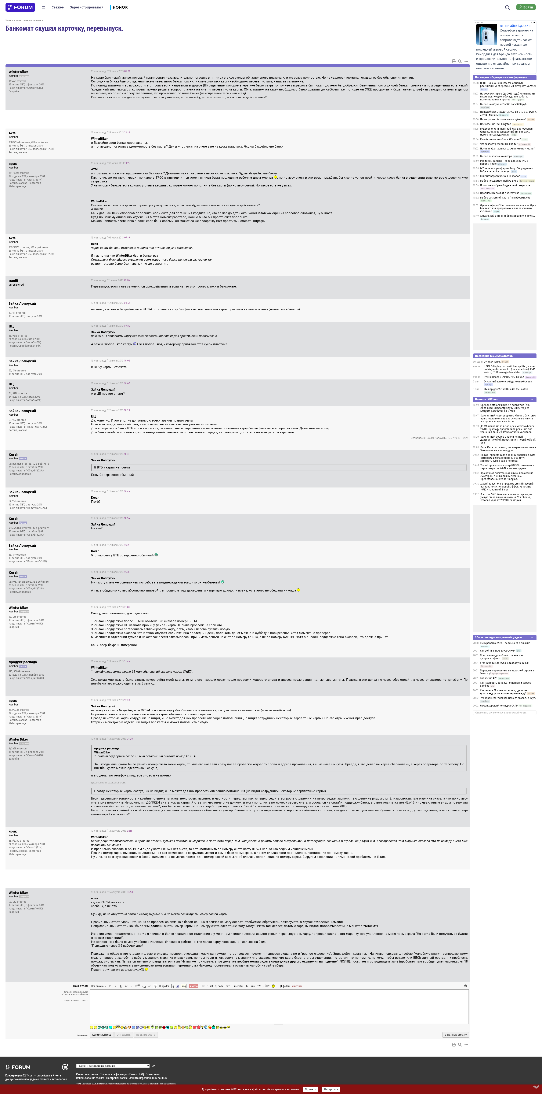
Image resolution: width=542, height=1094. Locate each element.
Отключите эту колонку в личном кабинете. (501, 712)
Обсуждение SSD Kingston (495, 124)
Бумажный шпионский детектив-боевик (508, 381)
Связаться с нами (87, 1074)
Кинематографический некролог (500, 176)
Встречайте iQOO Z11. (516, 26)
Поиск (133, 1074)
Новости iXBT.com (486, 399)
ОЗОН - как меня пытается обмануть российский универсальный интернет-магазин (508, 85)
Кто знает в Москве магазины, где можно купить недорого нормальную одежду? (504, 692)
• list (202, 986)
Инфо (450, 71)
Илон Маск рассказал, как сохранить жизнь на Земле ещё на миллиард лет (508, 449)
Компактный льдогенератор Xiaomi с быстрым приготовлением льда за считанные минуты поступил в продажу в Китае (508, 418)
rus (253, 986)
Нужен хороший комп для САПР (499, 705)
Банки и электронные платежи (24, 20)
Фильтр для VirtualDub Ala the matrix (506, 389)
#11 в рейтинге (39, 142)
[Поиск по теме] (460, 61)
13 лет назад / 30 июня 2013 (110, 163)
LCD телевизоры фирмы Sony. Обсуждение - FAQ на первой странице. (506, 170)
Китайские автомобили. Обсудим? (500, 139)
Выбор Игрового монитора (496, 156)
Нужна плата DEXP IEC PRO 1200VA (504, 376)
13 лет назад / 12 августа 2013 (112, 738)
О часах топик (492, 361)
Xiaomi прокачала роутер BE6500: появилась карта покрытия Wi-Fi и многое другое (507, 467)
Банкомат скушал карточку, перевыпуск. (64, 28)
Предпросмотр (145, 1034)
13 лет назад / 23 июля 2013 (110, 700)
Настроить (331, 1089)
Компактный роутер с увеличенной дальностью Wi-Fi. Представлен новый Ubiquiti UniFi (508, 439)
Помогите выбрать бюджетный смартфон (505, 185)
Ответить (461, 71)
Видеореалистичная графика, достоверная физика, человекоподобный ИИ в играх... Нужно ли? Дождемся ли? (506, 131)
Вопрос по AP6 (488, 678)
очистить (297, 986)
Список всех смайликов (75, 994)
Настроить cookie (116, 1078)
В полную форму (456, 1034)
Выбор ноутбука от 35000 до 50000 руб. (503, 104)
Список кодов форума (76, 992)
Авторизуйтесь (101, 1034)
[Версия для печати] (454, 61)
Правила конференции (113, 1074)
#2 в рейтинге (41, 463)
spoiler (165, 986)
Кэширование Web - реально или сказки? (505, 643)
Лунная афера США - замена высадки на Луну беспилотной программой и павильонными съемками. (508, 208)
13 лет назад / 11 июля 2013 (110, 280)
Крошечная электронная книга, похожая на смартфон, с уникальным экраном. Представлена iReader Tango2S (506, 476)
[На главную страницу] (20, 7)
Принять (310, 1089)
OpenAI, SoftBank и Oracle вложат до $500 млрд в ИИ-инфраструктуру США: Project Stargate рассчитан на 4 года (505, 408)
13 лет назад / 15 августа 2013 (112, 892)
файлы (286, 986)
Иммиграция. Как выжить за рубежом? (503, 119)
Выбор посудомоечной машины (499, 180)
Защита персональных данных (148, 1078)
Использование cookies (90, 1078)
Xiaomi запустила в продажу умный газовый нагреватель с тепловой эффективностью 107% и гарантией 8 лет (507, 486)
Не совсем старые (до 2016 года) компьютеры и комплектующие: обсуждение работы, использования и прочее (507, 96)
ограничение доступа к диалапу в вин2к (504, 662)
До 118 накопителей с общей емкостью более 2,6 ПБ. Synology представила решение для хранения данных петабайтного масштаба (507, 429)
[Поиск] (507, 7)
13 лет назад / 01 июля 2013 (110, 237)
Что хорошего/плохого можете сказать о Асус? (508, 698)
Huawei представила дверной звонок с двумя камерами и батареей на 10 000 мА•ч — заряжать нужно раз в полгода (507, 457)
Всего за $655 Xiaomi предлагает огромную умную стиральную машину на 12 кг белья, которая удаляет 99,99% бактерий (506, 497)
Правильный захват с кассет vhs (499, 193)
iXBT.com (82, 1083)
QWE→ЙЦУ (263, 986)
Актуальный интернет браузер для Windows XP (508, 215)
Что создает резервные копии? (499, 143)
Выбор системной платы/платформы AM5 (505, 197)
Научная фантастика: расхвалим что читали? (507, 148)
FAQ (141, 1074)
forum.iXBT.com (156, 1083)
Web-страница (17, 186)
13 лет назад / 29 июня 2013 (110, 71)
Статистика (153, 1074)
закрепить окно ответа (76, 1000)
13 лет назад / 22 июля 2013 (110, 607)
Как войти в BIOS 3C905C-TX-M (497, 650)
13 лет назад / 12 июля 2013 (110, 302)
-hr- (247, 986)
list (210, 986)
